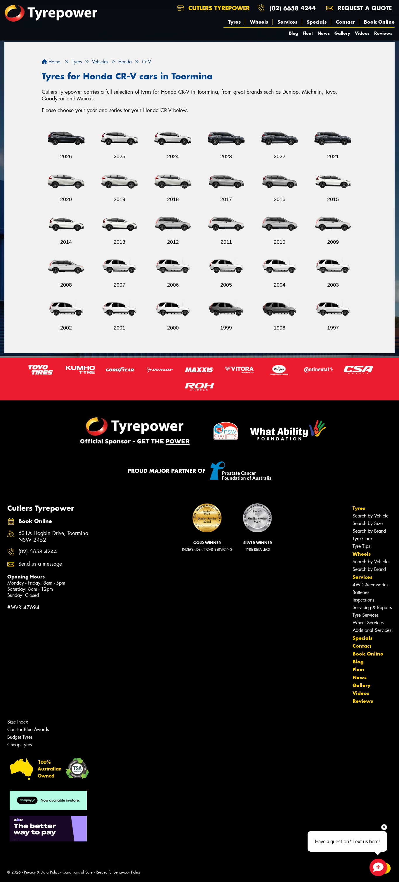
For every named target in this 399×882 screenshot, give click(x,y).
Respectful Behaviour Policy (118, 872)
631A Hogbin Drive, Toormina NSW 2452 (53, 536)
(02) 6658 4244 (293, 8)
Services (287, 22)
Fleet (308, 33)
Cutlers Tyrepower (218, 8)
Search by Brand (369, 531)
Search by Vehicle (370, 516)
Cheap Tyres (19, 745)
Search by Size (368, 523)
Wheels (259, 22)
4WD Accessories (370, 585)
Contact (345, 22)
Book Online (379, 22)
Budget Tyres (19, 737)
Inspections (363, 600)
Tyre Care (362, 539)
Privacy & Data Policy (41, 872)
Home (53, 62)
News (324, 33)
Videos (362, 33)
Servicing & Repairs (372, 607)
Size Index (17, 722)
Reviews (383, 33)
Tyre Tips (361, 546)
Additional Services (372, 630)
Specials (317, 22)
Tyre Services (366, 615)
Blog (293, 33)
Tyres (234, 22)
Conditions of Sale (78, 872)
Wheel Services (368, 623)
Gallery (342, 33)
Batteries (361, 592)
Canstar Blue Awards (28, 729)
